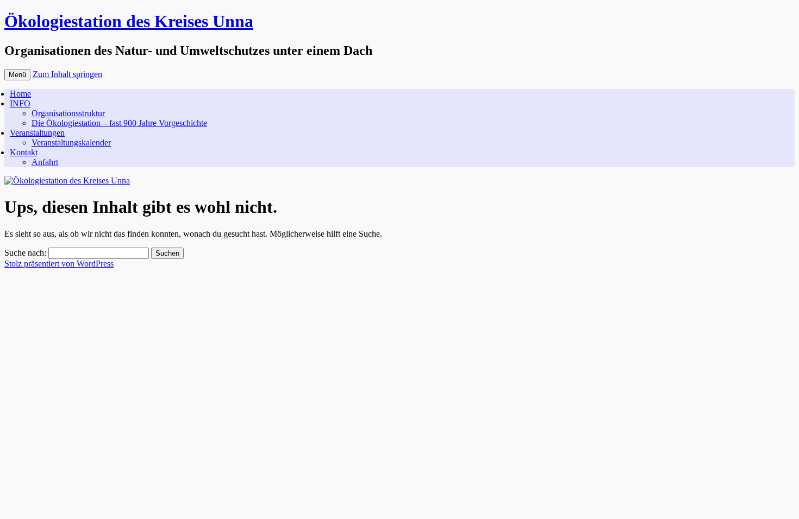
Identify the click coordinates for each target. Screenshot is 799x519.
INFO (20, 103)
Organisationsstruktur (68, 113)
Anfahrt (45, 162)
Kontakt (24, 152)
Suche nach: (25, 252)
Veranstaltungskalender (71, 142)
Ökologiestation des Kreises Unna (128, 21)
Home (20, 93)
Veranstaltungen (37, 132)
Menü (17, 75)
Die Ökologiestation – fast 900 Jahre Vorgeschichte (119, 123)
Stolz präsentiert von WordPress (59, 263)
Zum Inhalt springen (67, 74)
